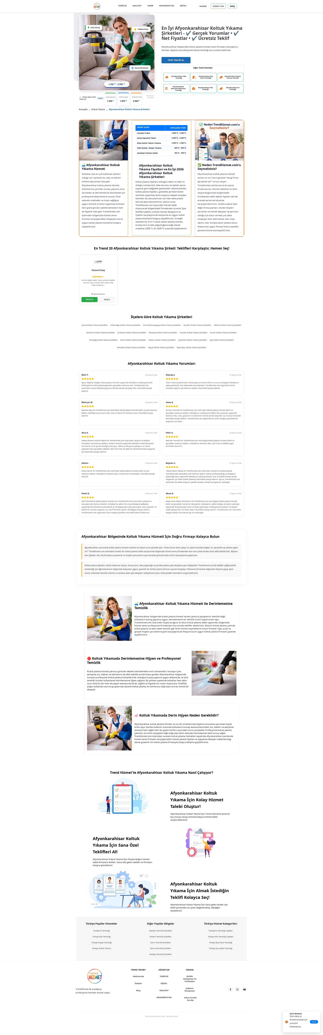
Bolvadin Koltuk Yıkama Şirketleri (131, 347)
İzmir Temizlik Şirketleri (160, 942)
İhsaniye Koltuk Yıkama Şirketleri (163, 332)
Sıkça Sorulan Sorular (190, 998)
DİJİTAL (183, 5)
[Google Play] (236, 980)
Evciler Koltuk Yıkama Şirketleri (223, 332)
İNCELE (107, 299)
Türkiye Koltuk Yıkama (101, 948)
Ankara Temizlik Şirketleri (160, 936)
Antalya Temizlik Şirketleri (161, 954)
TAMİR (150, 5)
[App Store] (236, 971)
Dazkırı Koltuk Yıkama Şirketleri (162, 340)
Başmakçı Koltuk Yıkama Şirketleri (191, 347)
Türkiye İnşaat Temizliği (101, 942)
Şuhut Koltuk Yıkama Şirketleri (95, 325)
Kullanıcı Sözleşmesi (190, 989)
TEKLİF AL (89, 299)
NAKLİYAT (137, 5)
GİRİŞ (232, 6)
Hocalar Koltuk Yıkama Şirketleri (193, 332)
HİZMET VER (218, 6)
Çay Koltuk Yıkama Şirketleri (222, 340)
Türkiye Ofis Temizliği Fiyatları (220, 936)
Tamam (314, 1022)
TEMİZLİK (122, 5)
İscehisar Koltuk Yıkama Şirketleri (131, 332)
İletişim (138, 983)
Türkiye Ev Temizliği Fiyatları (221, 930)
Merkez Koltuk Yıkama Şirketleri (227, 325)
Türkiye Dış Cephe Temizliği (220, 948)
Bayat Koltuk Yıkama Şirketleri (161, 347)
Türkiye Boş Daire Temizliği (220, 942)
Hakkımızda (138, 976)
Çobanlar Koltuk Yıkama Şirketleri (192, 340)
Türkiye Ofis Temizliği (101, 936)
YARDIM (203, 6)
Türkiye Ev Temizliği (101, 930)
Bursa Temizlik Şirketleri (160, 948)
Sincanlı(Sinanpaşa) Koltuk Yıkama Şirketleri (162, 325)
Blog (138, 990)
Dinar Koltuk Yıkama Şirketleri (133, 340)
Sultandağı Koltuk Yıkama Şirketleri (125, 325)
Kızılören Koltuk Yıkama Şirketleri (100, 332)
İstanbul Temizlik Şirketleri (160, 930)
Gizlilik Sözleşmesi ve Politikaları (189, 978)
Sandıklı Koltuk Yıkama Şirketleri (197, 325)
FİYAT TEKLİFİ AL (176, 60)
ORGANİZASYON (166, 5)
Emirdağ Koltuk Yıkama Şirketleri (103, 340)
